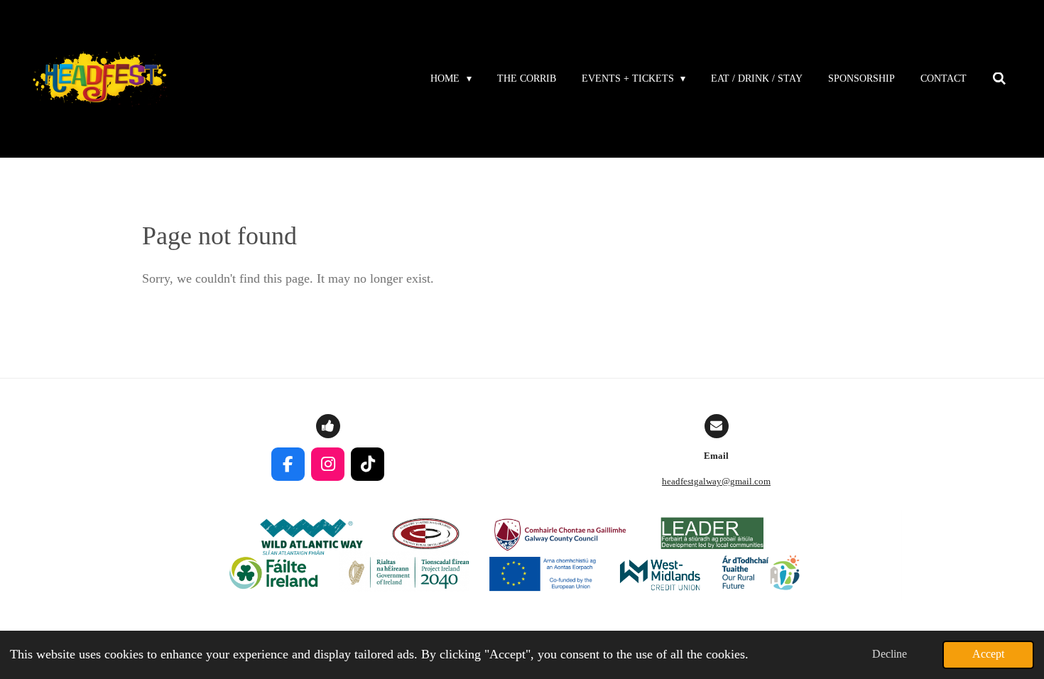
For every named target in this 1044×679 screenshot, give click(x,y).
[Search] (999, 79)
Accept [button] (988, 654)
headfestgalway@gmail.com (716, 481)
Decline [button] (889, 654)
